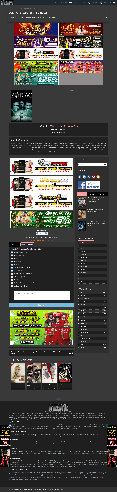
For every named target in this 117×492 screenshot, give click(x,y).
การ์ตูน (88, 3)
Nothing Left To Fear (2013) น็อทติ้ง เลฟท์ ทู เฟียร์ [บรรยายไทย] (24, 352)
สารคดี (82, 314)
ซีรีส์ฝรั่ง (82, 251)
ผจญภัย (82, 295)
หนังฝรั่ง (63, 129)
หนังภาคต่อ (94, 3)
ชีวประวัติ (82, 301)
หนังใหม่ (62, 3)
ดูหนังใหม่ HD (83, 257)
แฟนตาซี (82, 320)
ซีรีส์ (66, 3)
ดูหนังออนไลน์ (61, 132)
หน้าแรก (56, 3)
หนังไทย (83, 3)
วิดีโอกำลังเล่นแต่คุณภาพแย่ (21, 280)
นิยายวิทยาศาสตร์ (85, 338)
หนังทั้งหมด (77, 3)
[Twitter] (84, 177)
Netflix (71, 3)
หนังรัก (82, 335)
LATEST (102, 194)
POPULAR (92, 194)
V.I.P (110, 3)
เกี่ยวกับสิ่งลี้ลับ (84, 332)
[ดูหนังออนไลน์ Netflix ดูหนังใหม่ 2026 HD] (7, 3)
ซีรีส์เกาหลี (83, 254)
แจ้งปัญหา (15, 244)
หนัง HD (82, 263)
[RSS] (98, 177)
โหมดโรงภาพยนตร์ (27, 244)
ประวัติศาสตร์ (83, 323)
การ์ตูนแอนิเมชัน (84, 298)
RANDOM (81, 194)
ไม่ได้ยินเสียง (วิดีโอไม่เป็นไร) (21, 277)
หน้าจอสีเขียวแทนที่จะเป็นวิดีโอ (22, 267)
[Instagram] (89, 177)
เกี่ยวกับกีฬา (83, 341)
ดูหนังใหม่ (15, 424)
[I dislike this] (46, 233)
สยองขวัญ (83, 326)
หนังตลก (105, 3)
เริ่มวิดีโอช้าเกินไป (18, 270)
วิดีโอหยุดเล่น (17, 261)
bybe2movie (43, 17)
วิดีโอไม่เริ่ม (17, 264)
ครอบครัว (82, 317)
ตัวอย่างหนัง (83, 260)
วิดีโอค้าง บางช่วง (19, 255)
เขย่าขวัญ (82, 344)
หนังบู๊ (100, 3)
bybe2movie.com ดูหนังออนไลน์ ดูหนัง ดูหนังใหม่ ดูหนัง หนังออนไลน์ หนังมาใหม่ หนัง (44, 489)
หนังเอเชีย (83, 276)
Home (10, 8)
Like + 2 (41, 233)
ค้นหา (104, 164)
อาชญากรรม (83, 308)
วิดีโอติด (16, 258)
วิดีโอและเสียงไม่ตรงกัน (20, 252)
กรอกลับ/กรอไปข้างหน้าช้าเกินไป (23, 274)
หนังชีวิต (82, 311)
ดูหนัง (54, 132)
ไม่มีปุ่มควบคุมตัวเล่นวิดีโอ (21, 286)
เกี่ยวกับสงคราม (84, 347)
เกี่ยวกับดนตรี (84, 329)
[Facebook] (79, 177)
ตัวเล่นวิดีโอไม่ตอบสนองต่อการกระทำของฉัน (26, 283)
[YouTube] (93, 177)
